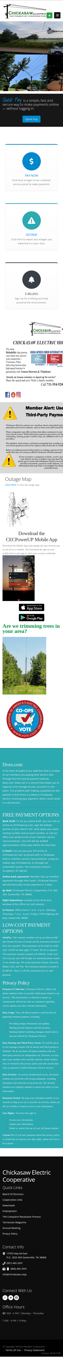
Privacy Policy (10, 1233)
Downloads (9, 1205)
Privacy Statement (34, 1350)
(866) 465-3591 (19, 1268)
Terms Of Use (13, 1350)
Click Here (11, 484)
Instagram (16, 1297)
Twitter (10, 1297)
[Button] (57, 15)
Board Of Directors (13, 1194)
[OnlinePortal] (25, 10)
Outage (31, 235)
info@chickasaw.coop (15, 1274)
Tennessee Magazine (14, 1222)
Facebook (5, 1297)
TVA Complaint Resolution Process (22, 1216)
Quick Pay (31, 119)
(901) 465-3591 (15, 1263)
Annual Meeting (11, 1228)
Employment (10, 1211)
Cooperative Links (12, 1199)
